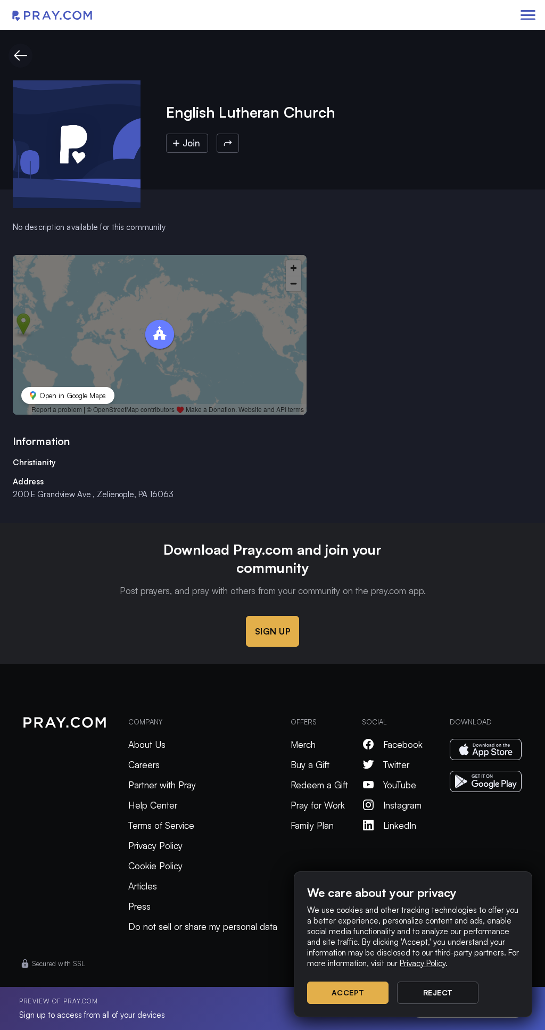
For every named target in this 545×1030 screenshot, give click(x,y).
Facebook (403, 744)
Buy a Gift (310, 764)
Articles (142, 886)
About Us (147, 744)
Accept (348, 992)
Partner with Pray (162, 784)
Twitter (396, 764)
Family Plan (312, 825)
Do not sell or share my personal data (202, 926)
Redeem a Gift (319, 784)
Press (139, 906)
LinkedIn (399, 825)
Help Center (152, 805)
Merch (303, 744)
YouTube (399, 784)
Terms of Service (161, 825)
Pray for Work (318, 805)
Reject (438, 992)
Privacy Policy (155, 845)
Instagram (402, 805)
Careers (144, 764)
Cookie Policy (155, 865)
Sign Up (273, 631)
